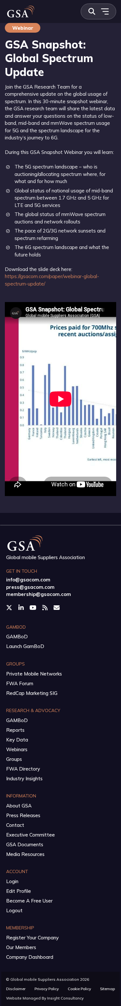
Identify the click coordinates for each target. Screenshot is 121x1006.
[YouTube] (33, 607)
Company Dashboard (29, 957)
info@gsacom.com (28, 580)
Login (12, 881)
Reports (15, 730)
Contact (15, 825)
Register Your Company (32, 938)
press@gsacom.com (30, 587)
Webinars (16, 749)
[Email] (57, 607)
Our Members (21, 947)
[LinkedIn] (21, 607)
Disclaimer (15, 988)
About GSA (19, 806)
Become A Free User (29, 901)
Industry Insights (24, 778)
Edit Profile (18, 891)
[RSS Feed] (45, 607)
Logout (14, 910)
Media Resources (25, 854)
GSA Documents (24, 844)
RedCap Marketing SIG (31, 693)
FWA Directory (23, 769)
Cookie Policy (79, 988)
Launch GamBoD (25, 646)
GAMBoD (17, 636)
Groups (14, 759)
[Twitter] (10, 607)
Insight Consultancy (65, 998)
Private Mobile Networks (34, 674)
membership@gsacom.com (38, 594)
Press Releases (23, 815)
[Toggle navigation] (104, 11)
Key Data (17, 740)
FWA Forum (19, 683)
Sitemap (107, 988)
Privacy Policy (47, 988)
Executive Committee (30, 835)
